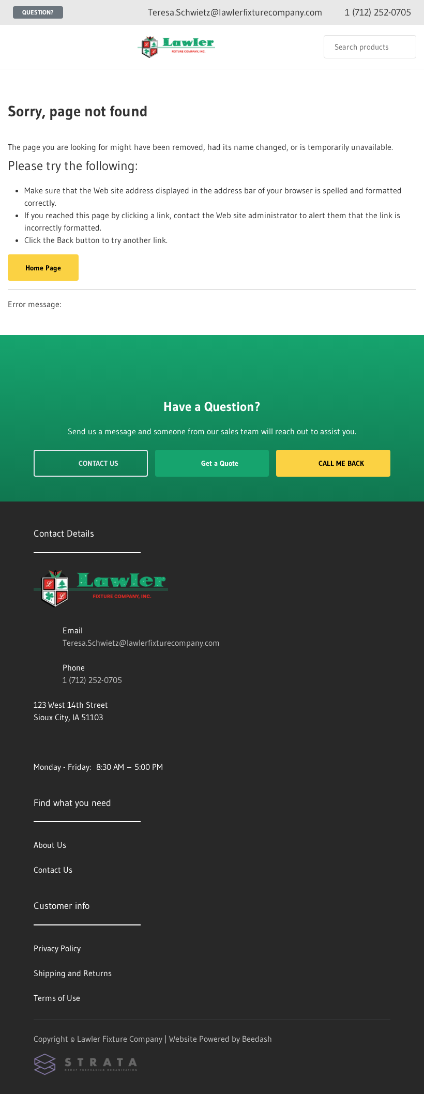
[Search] (401, 46)
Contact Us (98, 463)
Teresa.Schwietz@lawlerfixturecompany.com (141, 642)
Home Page (43, 267)
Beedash (257, 1039)
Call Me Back (341, 463)
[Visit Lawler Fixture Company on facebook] (38, 742)
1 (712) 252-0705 (92, 680)
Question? (38, 12)
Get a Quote (219, 463)
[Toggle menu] (18, 46)
